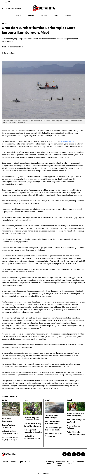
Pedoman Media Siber (61, 464)
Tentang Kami (50, 463)
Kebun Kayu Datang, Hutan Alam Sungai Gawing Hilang (32, 426)
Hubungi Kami (71, 463)
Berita (31, 16)
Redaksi (81, 462)
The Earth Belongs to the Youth (76, 421)
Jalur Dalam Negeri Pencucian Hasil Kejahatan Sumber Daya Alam (53, 430)
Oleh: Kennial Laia (8, 53)
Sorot (44, 16)
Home (18, 16)
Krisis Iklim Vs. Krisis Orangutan (53, 435)
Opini (56, 16)
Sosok (68, 16)
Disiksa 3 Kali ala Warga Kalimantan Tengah (10, 433)
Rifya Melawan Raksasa (73, 427)
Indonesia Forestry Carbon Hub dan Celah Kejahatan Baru (53, 424)
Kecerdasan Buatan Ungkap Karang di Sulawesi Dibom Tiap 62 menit (11, 440)
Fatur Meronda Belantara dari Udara (76, 433)
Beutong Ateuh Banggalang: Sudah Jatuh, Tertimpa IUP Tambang (32, 433)
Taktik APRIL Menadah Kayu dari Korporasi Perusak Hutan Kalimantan (31, 439)
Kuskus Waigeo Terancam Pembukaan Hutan (10, 427)
